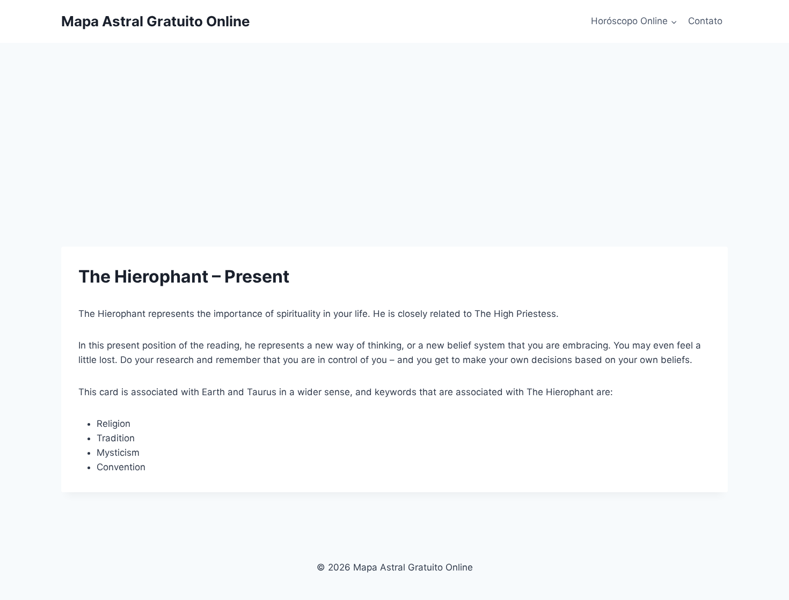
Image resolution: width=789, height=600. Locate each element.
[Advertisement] (394, 123)
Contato (705, 21)
